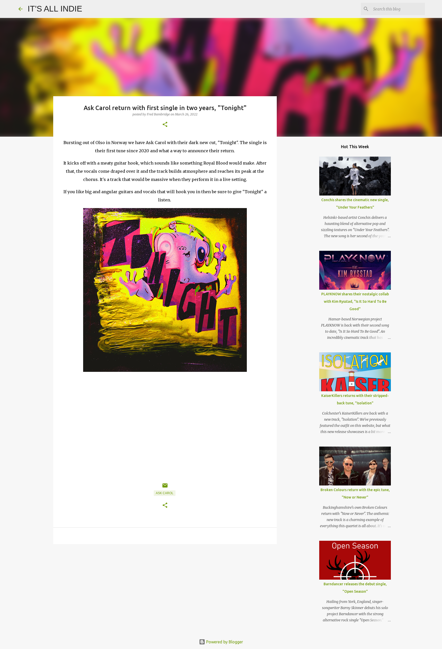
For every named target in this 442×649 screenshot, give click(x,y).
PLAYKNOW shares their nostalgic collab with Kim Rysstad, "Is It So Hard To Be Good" (355, 301)
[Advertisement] (165, 587)
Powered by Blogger (224, 642)
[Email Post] (165, 487)
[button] (165, 124)
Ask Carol (164, 493)
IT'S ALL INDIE (55, 8)
